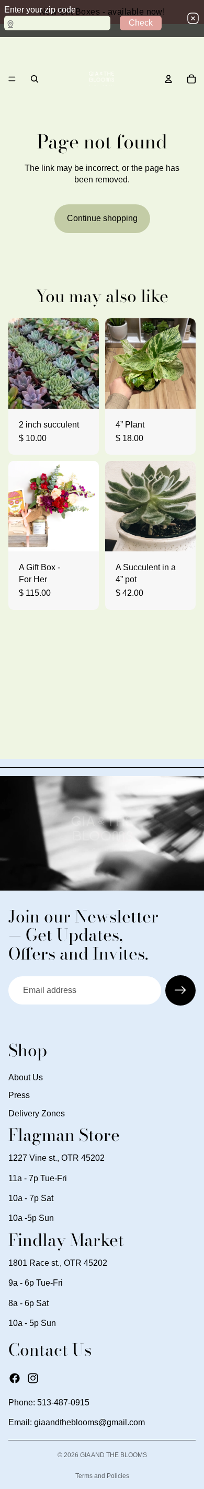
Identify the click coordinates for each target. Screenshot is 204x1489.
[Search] (34, 78)
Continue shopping (102, 218)
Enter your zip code (40, 9)
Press (19, 1095)
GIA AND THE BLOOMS (113, 1455)
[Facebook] (14, 1377)
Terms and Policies (102, 1476)
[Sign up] (180, 990)
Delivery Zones (36, 1113)
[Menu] (12, 79)
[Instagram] (33, 1377)
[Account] (168, 78)
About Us (25, 1077)
